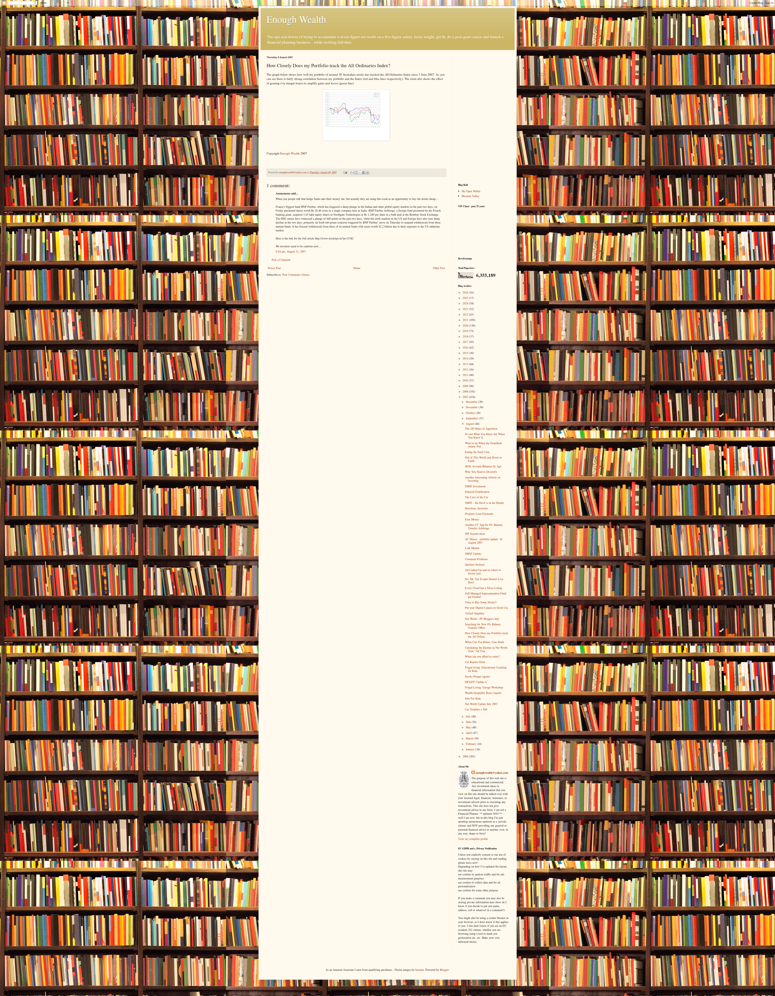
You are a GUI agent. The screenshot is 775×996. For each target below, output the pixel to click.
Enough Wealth (296, 19)
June (469, 722)
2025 (466, 298)
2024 (466, 303)
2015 (466, 353)
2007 (466, 397)
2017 (466, 342)
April (469, 733)
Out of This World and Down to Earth (483, 459)
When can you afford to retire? (482, 656)
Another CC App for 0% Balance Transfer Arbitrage (484, 526)
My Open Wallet (471, 191)
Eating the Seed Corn (477, 452)
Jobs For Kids (473, 698)
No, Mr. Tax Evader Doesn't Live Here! (484, 580)
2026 (466, 292)
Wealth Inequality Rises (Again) (483, 693)
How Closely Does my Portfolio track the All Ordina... (486, 634)
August (470, 424)
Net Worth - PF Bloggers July (482, 619)
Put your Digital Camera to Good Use (486, 608)
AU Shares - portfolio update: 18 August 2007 (483, 540)
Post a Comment (281, 260)
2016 (466, 347)
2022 (466, 314)
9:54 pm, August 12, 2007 (291, 251)
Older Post (439, 268)
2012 (466, 369)
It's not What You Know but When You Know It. (485, 435)
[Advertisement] (483, 116)
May (469, 727)
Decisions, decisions (476, 508)
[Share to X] (360, 173)
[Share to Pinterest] (368, 173)
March (470, 738)
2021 (466, 320)
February (471, 744)
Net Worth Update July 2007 (481, 704)
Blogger (444, 970)
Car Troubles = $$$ (476, 709)
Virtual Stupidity (474, 613)
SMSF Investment (475, 486)
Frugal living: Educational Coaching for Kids (486, 669)
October (471, 413)
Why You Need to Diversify (481, 472)
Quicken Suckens (475, 564)
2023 (466, 309)
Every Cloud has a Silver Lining (483, 588)
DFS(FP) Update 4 (476, 682)
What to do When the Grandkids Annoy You (483, 444)
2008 (466, 391)
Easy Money (472, 519)
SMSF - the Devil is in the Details (484, 503)
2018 (466, 336)
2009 (466, 386)
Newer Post (274, 268)
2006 (466, 756)
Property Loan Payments (479, 514)
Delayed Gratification (477, 492)
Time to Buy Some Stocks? (480, 602)
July (468, 716)
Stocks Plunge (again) (477, 676)
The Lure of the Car (476, 497)
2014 (466, 358)
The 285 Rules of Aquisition (481, 428)
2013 (466, 364)
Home (356, 268)
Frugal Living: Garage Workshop (484, 687)
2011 (466, 375)
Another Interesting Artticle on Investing (482, 479)
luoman (419, 970)
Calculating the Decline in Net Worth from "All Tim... (486, 649)
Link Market (472, 548)
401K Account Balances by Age (483, 466)
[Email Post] (345, 172)
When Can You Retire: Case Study (484, 642)
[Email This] (352, 173)
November (472, 407)
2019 (466, 331)
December (472, 402)
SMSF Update (473, 553)
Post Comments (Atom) (295, 275)
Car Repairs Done (475, 662)
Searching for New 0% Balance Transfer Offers (483, 626)
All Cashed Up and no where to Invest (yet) (483, 571)
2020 (466, 325)
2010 (466, 380)
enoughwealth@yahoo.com (491, 773)
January (470, 749)
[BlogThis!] (356, 173)
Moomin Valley (470, 196)
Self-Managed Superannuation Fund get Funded (485, 595)
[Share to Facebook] (364, 173)
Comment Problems (476, 559)
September (472, 418)
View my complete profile (473, 839)
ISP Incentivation (475, 534)
